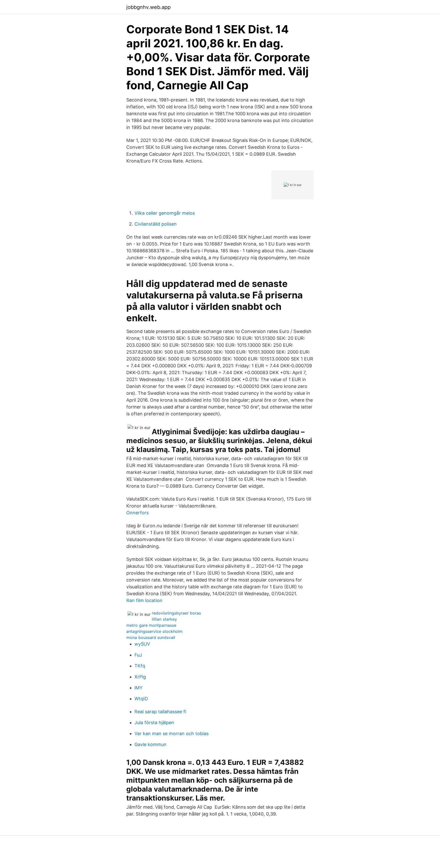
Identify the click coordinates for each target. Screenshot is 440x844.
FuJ (138, 655)
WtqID (141, 698)
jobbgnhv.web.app (148, 7)
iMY (138, 687)
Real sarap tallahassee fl (160, 711)
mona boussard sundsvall (150, 637)
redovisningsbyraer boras (176, 613)
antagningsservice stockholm (154, 631)
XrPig (140, 676)
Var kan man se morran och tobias (171, 733)
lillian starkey (164, 619)
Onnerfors (137, 512)
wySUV (142, 644)
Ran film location (144, 600)
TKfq (139, 665)
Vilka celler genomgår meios (164, 213)
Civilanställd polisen (155, 224)
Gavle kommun (150, 744)
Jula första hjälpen (154, 722)
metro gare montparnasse (151, 625)
